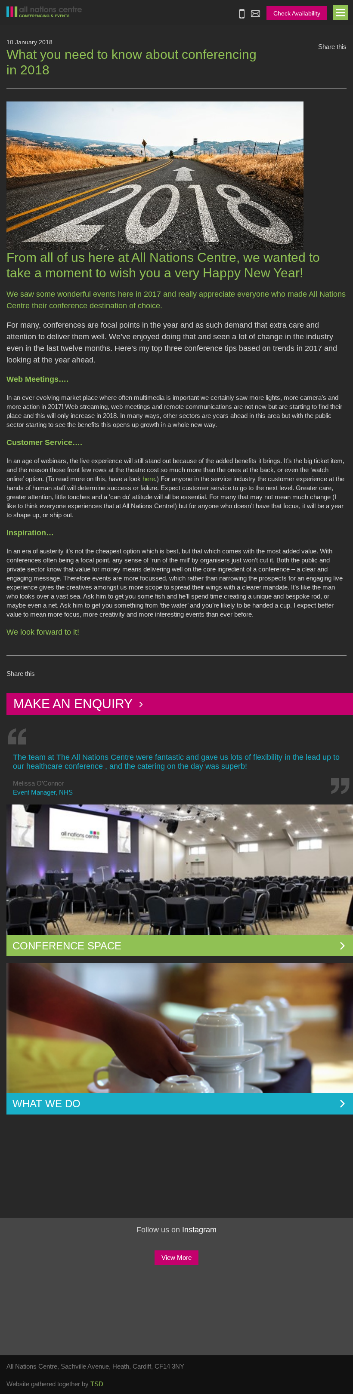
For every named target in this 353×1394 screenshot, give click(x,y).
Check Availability (296, 13)
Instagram (199, 1229)
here (148, 478)
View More (176, 1257)
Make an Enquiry (74, 704)
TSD (96, 1384)
